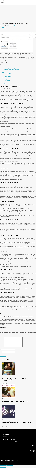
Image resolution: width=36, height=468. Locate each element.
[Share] (8, 465)
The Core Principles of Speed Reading (9, 68)
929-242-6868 (5, 436)
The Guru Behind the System (8, 73)
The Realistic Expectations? (8, 81)
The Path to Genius (7, 80)
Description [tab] (4, 27)
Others (8, 25)
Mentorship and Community (8, 76)
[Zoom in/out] (1, 465)
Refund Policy (32, 448)
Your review (2, 347)
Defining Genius (6, 79)
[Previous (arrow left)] (1, 467)
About (34, 452)
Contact (33, 451)
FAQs (34, 447)
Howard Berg (14, 25)
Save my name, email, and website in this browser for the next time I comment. (14, 354)
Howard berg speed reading (6, 66)
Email (1, 351)
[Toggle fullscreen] (4, 465)
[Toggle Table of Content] (0, 64)
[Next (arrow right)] (4, 467)
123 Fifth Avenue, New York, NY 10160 (9, 439)
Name (1, 349)
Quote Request (32, 450)
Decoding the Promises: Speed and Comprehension (11, 69)
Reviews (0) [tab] (4, 28)
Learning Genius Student (6, 77)
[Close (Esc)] (11, 465)
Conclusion (4, 83)
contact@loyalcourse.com (7, 437)
